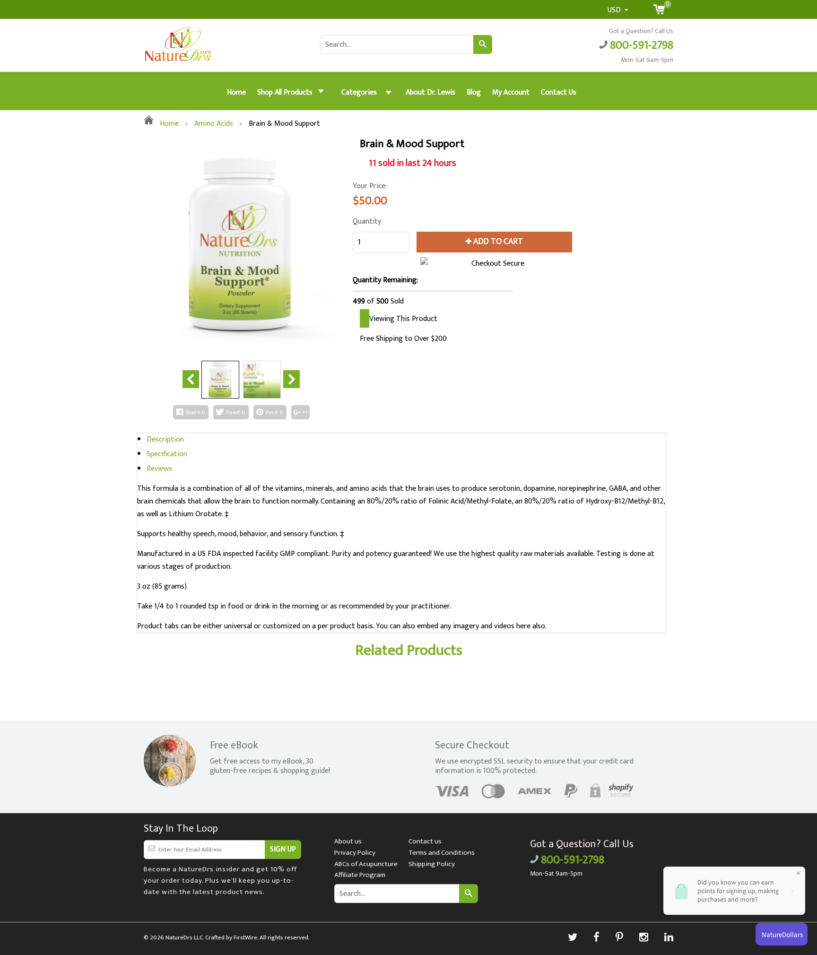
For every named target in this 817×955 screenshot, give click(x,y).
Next (291, 379)
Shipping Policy (431, 864)
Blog (474, 92)
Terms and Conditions (441, 853)
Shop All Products (285, 92)
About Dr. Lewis (430, 92)
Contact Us (558, 92)
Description (165, 439)
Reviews (159, 468)
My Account (511, 92)
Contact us (425, 841)
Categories (359, 92)
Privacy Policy (354, 853)
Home (236, 92)
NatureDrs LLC (184, 937)
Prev (191, 379)
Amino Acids (213, 123)
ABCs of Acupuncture (366, 864)
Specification (167, 454)
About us (348, 841)
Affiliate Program (359, 875)
